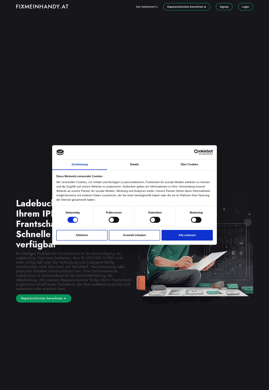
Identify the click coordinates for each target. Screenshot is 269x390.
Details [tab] (134, 164)
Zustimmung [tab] (80, 164)
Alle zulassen (187, 235)
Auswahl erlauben (134, 235)
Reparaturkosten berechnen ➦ (186, 6)
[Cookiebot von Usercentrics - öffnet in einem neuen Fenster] (197, 152)
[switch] (114, 220)
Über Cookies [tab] (189, 164)
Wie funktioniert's (147, 6)
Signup (224, 6)
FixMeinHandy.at (42, 6)
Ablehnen (82, 235)
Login (245, 6)
